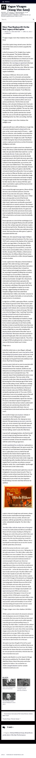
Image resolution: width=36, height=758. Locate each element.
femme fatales (7, 366)
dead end (23, 129)
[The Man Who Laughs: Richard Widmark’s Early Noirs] (9, 696)
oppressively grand (8, 591)
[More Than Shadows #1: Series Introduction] (9, 682)
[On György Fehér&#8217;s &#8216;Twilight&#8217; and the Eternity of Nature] (23, 682)
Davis (14, 171)
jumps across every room (21, 421)
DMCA (3, 754)
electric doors (7, 437)
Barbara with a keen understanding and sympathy (18, 97)
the (4, 252)
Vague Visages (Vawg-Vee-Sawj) (19, 8)
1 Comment (7, 33)
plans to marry (27, 427)
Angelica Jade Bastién (12, 31)
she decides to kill (25, 379)
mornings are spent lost (19, 63)
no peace (20, 415)
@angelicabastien (12, 665)
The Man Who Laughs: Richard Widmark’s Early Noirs (9, 702)
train (19, 478)
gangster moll (7, 308)
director (12, 154)
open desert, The (13, 552)
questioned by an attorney (16, 445)
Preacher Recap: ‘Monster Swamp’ (11, 719)
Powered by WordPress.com (14, 754)
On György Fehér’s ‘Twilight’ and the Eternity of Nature (22, 688)
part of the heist (7, 333)
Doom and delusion (19, 69)
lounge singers (21, 237)
